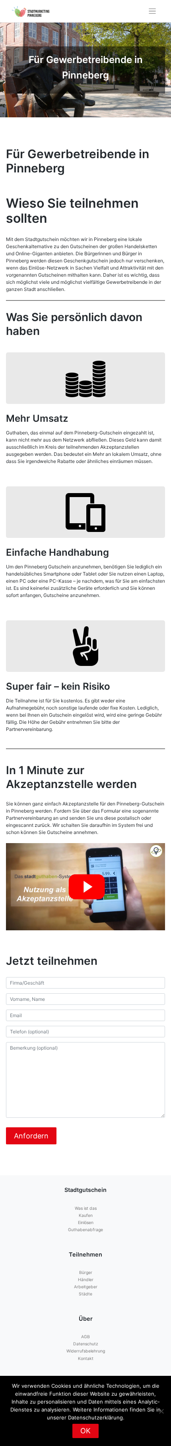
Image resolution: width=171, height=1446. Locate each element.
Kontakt (85, 1358)
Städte (85, 1294)
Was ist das (86, 1208)
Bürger (85, 1272)
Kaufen (86, 1215)
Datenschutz (85, 1344)
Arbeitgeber (85, 1286)
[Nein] (161, 1411)
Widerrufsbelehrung (85, 1351)
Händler (85, 1279)
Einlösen (85, 1222)
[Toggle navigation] (152, 11)
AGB (85, 1336)
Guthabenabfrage (85, 1229)
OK (85, 1431)
